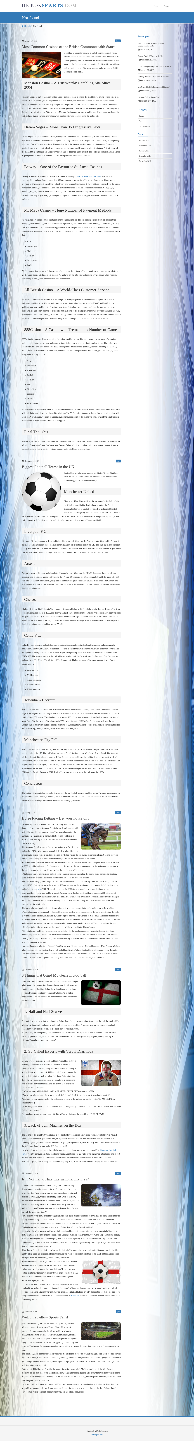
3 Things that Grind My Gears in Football (54, 975)
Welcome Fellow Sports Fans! (45, 1317)
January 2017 (144, 151)
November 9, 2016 (32, 1312)
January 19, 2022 (31, 41)
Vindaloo (75, 1296)
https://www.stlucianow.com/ (89, 176)
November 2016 (145, 161)
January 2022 (144, 141)
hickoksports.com (97, 1435)
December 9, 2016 (31, 970)
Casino (118, 41)
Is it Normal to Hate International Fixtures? (55, 1179)
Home (156, 6)
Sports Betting (144, 126)
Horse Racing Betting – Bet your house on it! (57, 818)
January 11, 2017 (31, 813)
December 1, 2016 (31, 1174)
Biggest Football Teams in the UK (48, 467)
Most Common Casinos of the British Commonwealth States (68, 47)
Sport (118, 461)
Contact (166, 6)
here (39, 889)
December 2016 (145, 156)
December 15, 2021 (32, 461)
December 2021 (145, 146)
